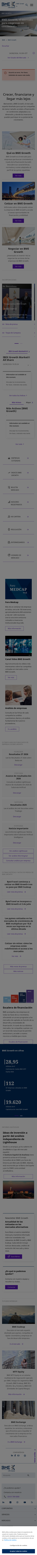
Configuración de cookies (18, 1545)
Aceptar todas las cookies (18, 1551)
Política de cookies (10, 1540)
